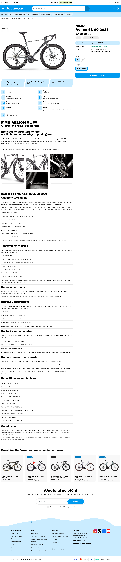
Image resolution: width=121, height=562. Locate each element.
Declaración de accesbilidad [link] (39, 551)
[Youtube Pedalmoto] (108, 531)
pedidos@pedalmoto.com (82, 544)
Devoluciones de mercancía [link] (60, 536)
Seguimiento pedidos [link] (58, 549)
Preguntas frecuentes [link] (17, 548)
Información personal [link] (58, 533)
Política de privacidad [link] (37, 545)
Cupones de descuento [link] (59, 546)
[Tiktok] (99, 531)
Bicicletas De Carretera (91, 38)
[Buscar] (87, 8)
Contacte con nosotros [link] (17, 551)
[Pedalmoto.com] (14, 8)
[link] (114, 8)
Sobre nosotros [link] (15, 533)
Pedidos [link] (54, 540)
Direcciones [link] (55, 543)
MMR (78, 38)
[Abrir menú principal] (3, 8)
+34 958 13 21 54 (79, 540)
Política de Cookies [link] (37, 548)
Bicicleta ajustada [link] (16, 542)
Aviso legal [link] (34, 533)
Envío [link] (12, 545)
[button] (114, 2)
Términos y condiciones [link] (38, 536)
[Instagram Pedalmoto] (95, 531)
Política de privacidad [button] (68, 507)
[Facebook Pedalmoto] (104, 531)
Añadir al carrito (98, 75)
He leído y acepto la (62, 507)
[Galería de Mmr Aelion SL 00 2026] (34, 50)
